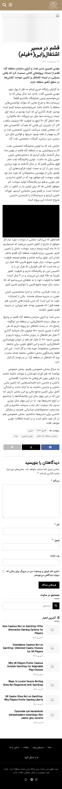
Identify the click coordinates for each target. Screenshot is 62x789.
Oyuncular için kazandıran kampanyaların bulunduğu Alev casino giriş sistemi (26, 715)
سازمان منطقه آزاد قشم (47, 436)
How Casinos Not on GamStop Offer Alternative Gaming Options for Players (23, 629)
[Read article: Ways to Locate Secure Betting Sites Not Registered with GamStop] (52, 685)
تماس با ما (14, 747)
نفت (16, 436)
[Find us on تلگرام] (31, 780)
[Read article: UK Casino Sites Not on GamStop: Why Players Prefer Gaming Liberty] (52, 700)
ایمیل (55, 540)
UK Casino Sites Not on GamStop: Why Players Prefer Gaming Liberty (23, 698)
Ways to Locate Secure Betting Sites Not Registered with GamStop (23, 683)
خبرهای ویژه (38, 747)
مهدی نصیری (27, 436)
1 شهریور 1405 (38, 656)
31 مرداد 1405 (38, 689)
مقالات (26, 747)
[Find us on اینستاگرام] (36, 780)
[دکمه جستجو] (4, 5)
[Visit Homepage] (53, 5)
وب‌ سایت (54, 556)
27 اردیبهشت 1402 (50, 61)
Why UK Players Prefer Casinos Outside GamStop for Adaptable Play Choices (25, 666)
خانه (49, 747)
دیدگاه (55, 481)
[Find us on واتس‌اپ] (26, 780)
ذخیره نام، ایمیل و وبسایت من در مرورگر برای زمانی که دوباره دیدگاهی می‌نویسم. (32, 573)
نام (56, 525)
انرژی (30, 430)
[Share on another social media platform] (12, 447)
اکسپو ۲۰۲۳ (41, 430)
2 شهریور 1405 (38, 637)
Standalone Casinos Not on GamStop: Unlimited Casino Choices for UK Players (23, 648)
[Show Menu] (10, 5)
